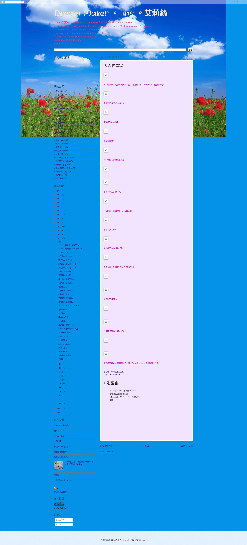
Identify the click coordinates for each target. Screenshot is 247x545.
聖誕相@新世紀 (64, 275)
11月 (61, 364)
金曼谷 (61, 359)
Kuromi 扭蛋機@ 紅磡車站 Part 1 (71, 248)
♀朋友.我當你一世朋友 (63, 168)
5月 (60, 387)
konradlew (127, 540)
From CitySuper (64, 344)
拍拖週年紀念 (63, 294)
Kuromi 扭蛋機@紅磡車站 (68, 244)
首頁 (146, 445)
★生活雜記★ (114, 374)
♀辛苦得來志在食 (61, 164)
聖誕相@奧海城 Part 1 (67, 302)
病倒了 (56, 475)
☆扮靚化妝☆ (59, 129)
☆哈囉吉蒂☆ (59, 136)
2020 (59, 191)
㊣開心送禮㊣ (59, 178)
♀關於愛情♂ (59, 175)
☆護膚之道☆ (59, 154)
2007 (59, 408)
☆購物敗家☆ (59, 150)
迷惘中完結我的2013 (62, 451)
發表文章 (61, 520)
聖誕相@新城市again (66, 325)
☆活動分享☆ (59, 140)
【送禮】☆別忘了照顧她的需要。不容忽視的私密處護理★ (79, 463)
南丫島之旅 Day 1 (65, 260)
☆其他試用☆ (59, 133)
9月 (60, 372)
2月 (60, 399)
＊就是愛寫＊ (59, 91)
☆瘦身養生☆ (59, 147)
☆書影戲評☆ (59, 143)
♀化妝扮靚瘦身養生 (62, 157)
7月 (60, 380)
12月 (61, 241)
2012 (59, 222)
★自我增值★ (59, 108)
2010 (59, 230)
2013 (59, 218)
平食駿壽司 (62, 340)
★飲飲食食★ (59, 119)
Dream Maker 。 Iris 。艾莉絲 (110, 13)
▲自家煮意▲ (59, 94)
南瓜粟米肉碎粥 (61, 425)
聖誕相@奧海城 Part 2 (67, 298)
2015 (59, 210)
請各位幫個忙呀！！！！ (68, 264)
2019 (59, 194)
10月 (61, 368)
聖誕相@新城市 (64, 355)
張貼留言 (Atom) (112, 451)
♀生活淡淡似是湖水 (62, 161)
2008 (59, 238)
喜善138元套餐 (64, 332)
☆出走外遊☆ (59, 126)
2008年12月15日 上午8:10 (126, 390)
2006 (59, 412)
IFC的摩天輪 (63, 252)
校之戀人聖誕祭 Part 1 (67, 283)
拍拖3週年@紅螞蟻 (66, 290)
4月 (60, 391)
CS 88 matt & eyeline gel (64, 480)
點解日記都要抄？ (61, 456)
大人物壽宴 (62, 321)
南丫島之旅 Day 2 (65, 256)
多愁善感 (62, 313)
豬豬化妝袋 (62, 286)
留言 (59, 524)
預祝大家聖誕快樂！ (66, 271)
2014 (59, 214)
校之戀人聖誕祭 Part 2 (67, 279)
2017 (59, 202)
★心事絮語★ (59, 101)
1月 (60, 403)
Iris (58, 488)
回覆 (111, 400)
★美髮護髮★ (59, 115)
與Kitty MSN (59, 430)
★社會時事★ (59, 112)
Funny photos (60, 436)
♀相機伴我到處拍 (61, 171)
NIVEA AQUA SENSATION (68, 305)
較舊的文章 (187, 445)
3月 (60, 395)
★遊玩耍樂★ (59, 122)
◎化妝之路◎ (59, 98)
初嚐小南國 (62, 351)
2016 (59, 206)
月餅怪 (58, 441)
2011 (59, 226)
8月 (60, 376)
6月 (60, 383)
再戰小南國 (62, 309)
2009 (59, 234)
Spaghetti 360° (63, 336)
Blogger (143, 540)
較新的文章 (106, 445)
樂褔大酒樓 (62, 347)
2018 (59, 198)
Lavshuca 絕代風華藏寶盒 (68, 328)
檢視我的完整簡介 (61, 491)
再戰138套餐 (63, 317)
